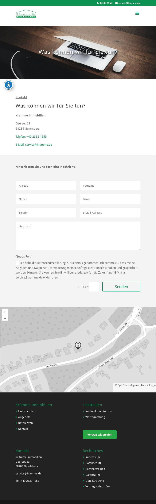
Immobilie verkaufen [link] (98, 411)
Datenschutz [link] (93, 463)
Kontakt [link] (23, 429)
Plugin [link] (152, 385)
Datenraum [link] (92, 475)
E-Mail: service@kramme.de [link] (34, 144)
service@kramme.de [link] (28, 473)
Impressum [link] (92, 457)
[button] (137, 15)
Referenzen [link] (25, 423)
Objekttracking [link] (94, 480)
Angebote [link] (24, 417)
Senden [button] (121, 286)
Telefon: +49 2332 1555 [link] (31, 136)
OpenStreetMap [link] (126, 385)
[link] (26, 13)
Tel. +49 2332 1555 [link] (27, 480)
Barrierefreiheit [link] (95, 469)
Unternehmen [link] (27, 411)
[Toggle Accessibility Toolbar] (8, 84)
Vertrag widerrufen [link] (99, 434)
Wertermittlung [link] (95, 417)
